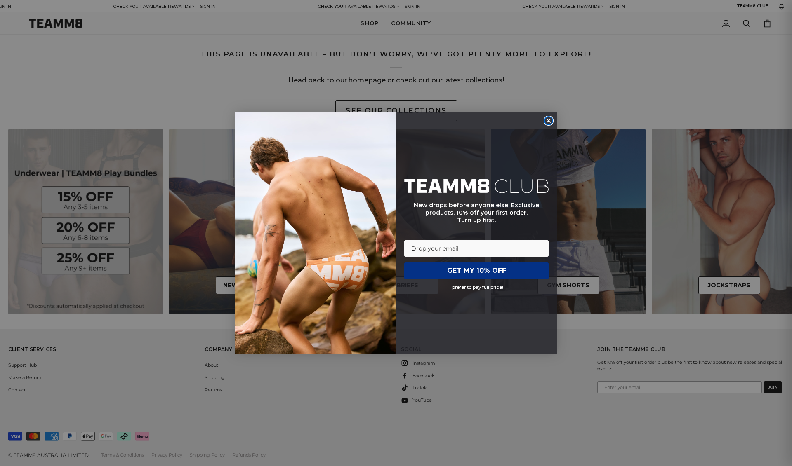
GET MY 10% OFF (476, 270)
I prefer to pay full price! (476, 287)
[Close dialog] (548, 121)
